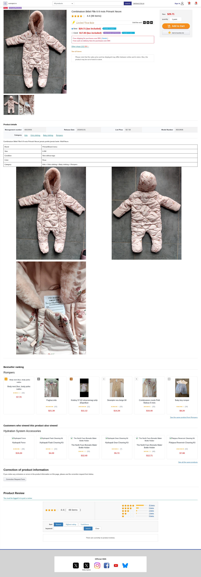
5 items (151, 508)
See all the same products (188, 462)
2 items (151, 511)
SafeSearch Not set (138, 3)
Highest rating (71, 524)
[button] (196, 3)
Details (104, 38)
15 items (152, 505)
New (95, 28)
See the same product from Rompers (184, 417)
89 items (73, 510)
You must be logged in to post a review (17, 498)
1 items (151, 513)
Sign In (177, 3)
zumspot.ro (12, 3)
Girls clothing (35, 135)
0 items (151, 516)
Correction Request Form (15, 479)
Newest (58, 524)
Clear (97, 528)
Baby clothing (48, 135)
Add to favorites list (178, 33)
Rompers (59, 135)
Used (104, 33)
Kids (26, 135)
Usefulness (85, 524)
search (127, 3)
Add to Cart (178, 26)
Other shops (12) (80, 46)
